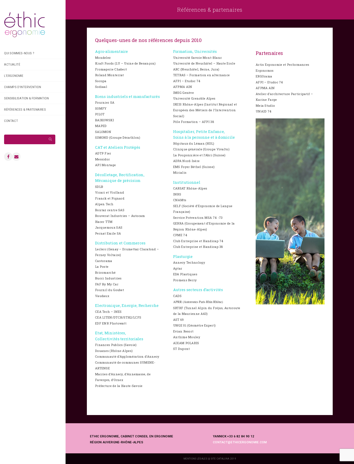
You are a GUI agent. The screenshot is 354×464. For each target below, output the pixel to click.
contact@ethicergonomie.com (240, 442)
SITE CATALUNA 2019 (223, 458)
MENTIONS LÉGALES (195, 458)
